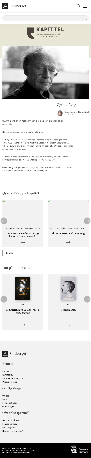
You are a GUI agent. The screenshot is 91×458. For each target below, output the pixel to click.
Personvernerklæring (9, 450)
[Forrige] (3, 220)
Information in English (12, 378)
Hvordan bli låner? (10, 420)
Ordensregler (8, 406)
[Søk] (85, 18)
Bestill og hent (9, 427)
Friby (4, 399)
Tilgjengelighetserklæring (25, 450)
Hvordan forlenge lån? (12, 431)
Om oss (5, 396)
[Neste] (87, 220)
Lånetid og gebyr (10, 424)
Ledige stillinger (9, 403)
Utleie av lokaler (9, 382)
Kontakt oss (7, 371)
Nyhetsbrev (7, 375)
